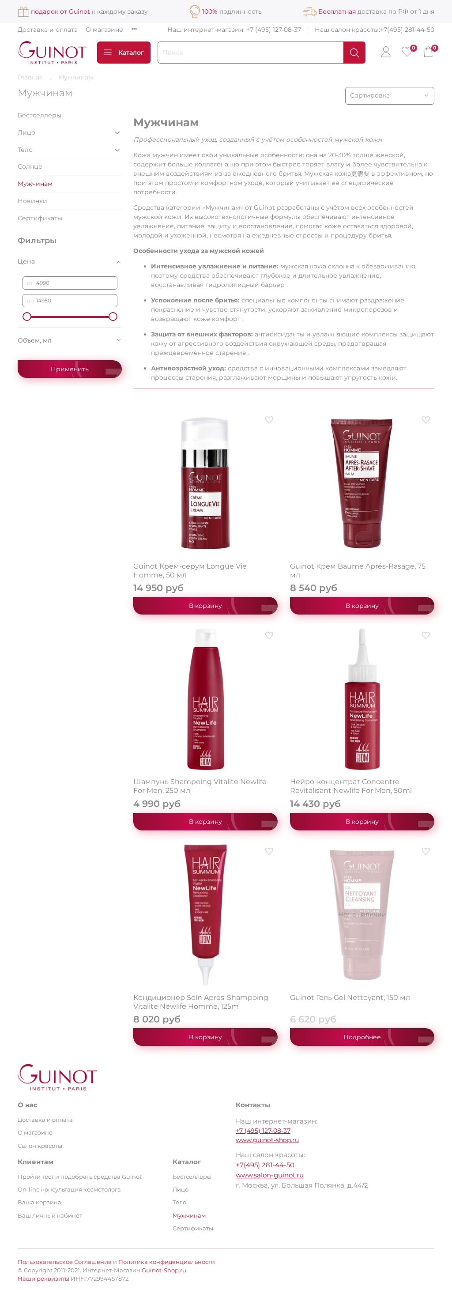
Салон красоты (40, 1146)
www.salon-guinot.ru (270, 1175)
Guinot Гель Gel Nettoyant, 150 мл (350, 997)
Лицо (26, 132)
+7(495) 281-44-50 (407, 30)
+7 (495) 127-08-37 (273, 30)
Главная (30, 77)
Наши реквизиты (43, 1278)
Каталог (131, 53)
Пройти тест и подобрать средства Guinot (80, 1176)
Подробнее (362, 1037)
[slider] (27, 316)
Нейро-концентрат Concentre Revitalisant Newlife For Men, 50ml (351, 786)
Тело (25, 150)
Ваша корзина (39, 1202)
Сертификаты (40, 218)
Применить (70, 369)
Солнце (30, 166)
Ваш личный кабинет (50, 1215)
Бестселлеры (39, 115)
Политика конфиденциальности (166, 1262)
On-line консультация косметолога (69, 1189)
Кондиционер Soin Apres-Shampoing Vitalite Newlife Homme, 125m (200, 1002)
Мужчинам (35, 184)
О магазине (104, 30)
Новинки (32, 201)
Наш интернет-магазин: (206, 30)
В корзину (205, 606)
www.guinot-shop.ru (267, 1140)
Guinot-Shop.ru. (165, 1270)
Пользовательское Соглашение (65, 1262)
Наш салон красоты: (347, 30)
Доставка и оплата (48, 30)
